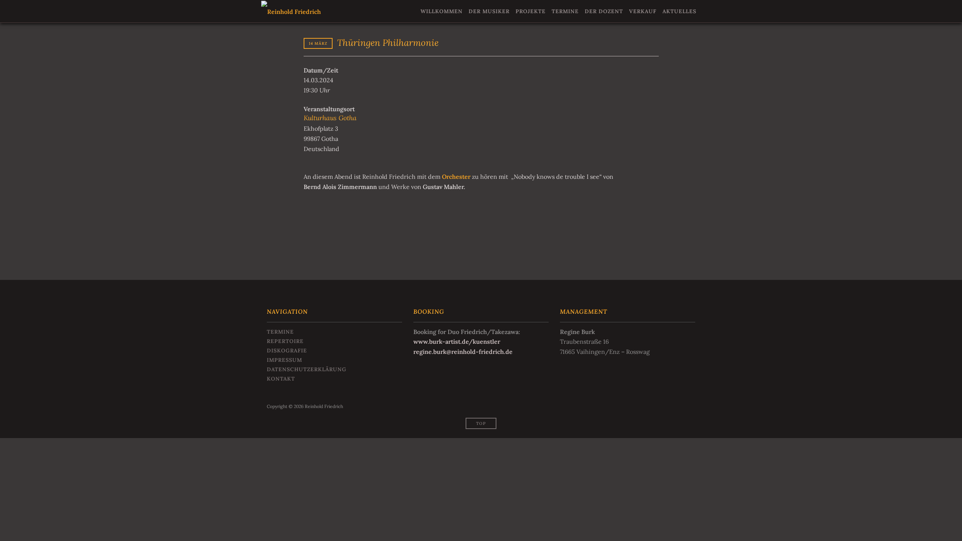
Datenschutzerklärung (306, 369)
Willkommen (441, 11)
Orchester (456, 176)
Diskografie (287, 350)
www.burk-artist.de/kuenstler (456, 341)
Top (481, 423)
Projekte (531, 11)
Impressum (284, 360)
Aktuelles (679, 11)
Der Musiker (489, 11)
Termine (565, 11)
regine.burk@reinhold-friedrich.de (463, 351)
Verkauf (642, 11)
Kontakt (281, 378)
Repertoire (285, 341)
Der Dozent (604, 11)
